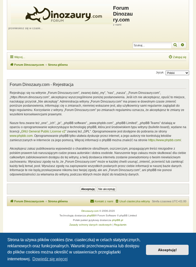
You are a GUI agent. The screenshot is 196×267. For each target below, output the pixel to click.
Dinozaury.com (90, 210)
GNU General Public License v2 (43, 131)
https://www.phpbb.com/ (164, 140)
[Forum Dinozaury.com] (60, 13)
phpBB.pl (117, 220)
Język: (160, 72)
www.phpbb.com (21, 136)
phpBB (91, 215)
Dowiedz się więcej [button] (50, 259)
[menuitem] (177, 57)
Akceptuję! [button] (167, 250)
